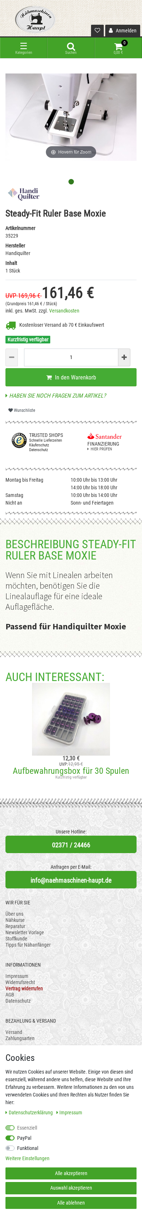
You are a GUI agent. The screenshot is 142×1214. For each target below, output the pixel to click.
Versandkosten (64, 311)
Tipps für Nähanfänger (28, 945)
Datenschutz (18, 1001)
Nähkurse (15, 920)
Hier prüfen (101, 449)
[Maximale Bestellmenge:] (124, 357)
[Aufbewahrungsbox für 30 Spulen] (71, 719)
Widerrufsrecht (20, 982)
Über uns (14, 914)
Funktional (27, 1148)
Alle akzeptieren (71, 1173)
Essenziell (27, 1128)
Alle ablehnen (71, 1203)
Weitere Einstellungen (27, 1158)
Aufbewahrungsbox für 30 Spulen (71, 771)
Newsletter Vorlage (24, 932)
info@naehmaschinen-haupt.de (71, 880)
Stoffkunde (16, 939)
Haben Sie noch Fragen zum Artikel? (57, 395)
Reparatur (15, 926)
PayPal (24, 1138)
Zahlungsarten (20, 1038)
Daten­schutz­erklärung (31, 1112)
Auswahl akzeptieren (71, 1188)
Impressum (16, 976)
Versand (13, 1032)
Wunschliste (24, 410)
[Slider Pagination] (71, 181)
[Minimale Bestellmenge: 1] (11, 357)
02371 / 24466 (71, 845)
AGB (9, 995)
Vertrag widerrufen (24, 988)
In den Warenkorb (75, 377)
